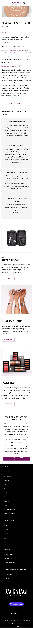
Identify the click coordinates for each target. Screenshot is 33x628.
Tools (6, 505)
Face (5, 488)
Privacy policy (12, 623)
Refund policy (27, 620)
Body (5, 493)
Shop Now (8, 278)
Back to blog (17, 103)
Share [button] (5, 32)
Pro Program (8, 574)
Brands (6, 480)
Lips (5, 497)
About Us (7, 534)
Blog (5, 542)
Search (6, 525)
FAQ (5, 538)
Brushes (6, 501)
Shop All (7, 472)
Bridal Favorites (9, 509)
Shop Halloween (9, 513)
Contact (7, 529)
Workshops (8, 578)
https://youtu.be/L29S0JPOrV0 (12, 66)
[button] (4, 3)
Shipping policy (17, 626)
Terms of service (22, 623)
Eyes (5, 484)
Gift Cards (7, 476)
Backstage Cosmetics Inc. (14, 620)
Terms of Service (9, 562)
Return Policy (8, 558)
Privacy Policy (8, 554)
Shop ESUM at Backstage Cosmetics (16, 458)
